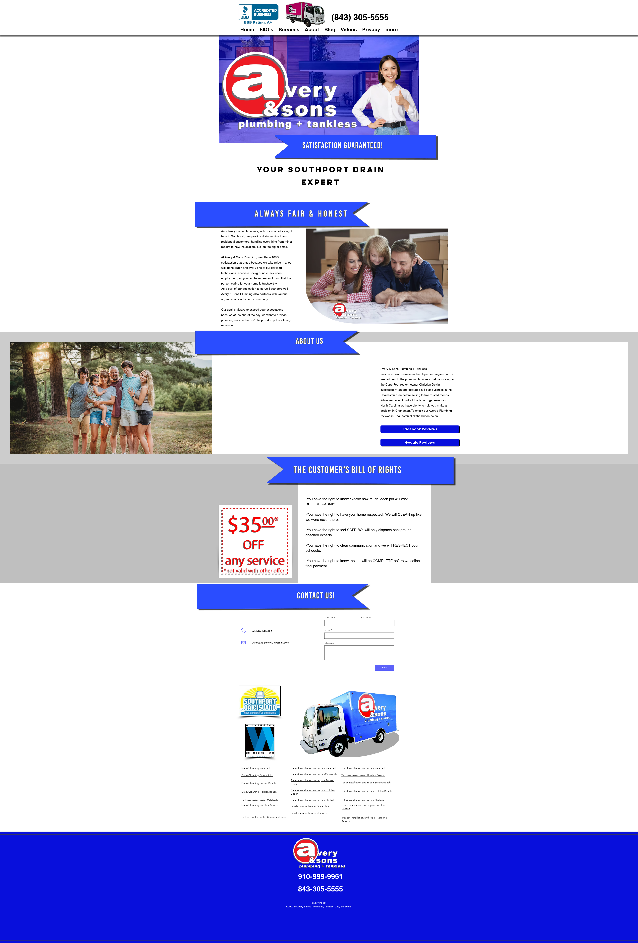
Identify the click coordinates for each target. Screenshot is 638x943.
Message (329, 643)
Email (327, 630)
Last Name (366, 617)
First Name (330, 617)
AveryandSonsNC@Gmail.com (270, 642)
